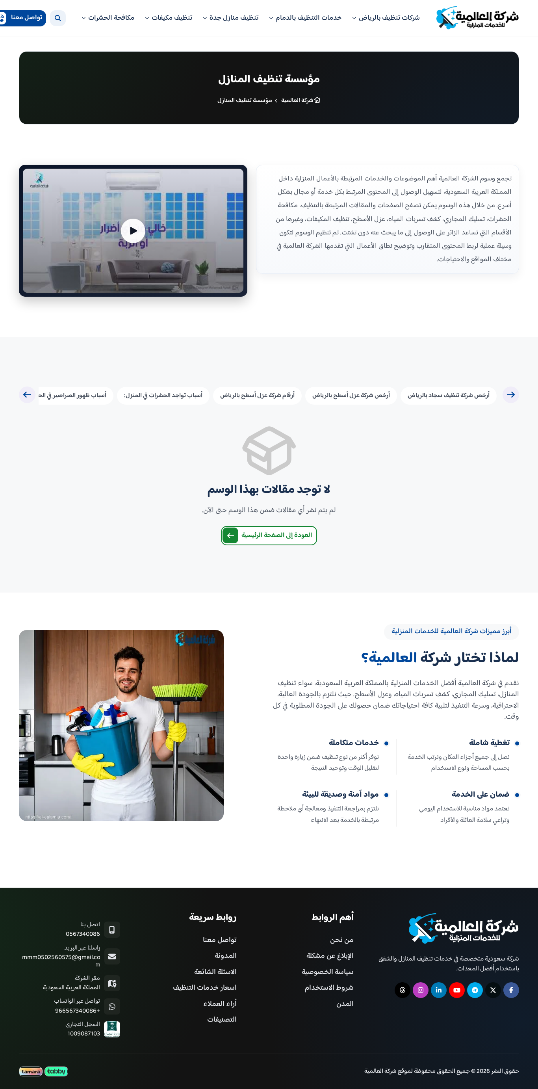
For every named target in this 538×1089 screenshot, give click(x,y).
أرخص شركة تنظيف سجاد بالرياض (449, 395)
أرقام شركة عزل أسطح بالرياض (257, 395)
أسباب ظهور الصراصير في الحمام (67, 395)
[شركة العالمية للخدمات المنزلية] (477, 18)
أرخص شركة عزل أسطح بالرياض (351, 395)
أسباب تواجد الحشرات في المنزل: (163, 395)
